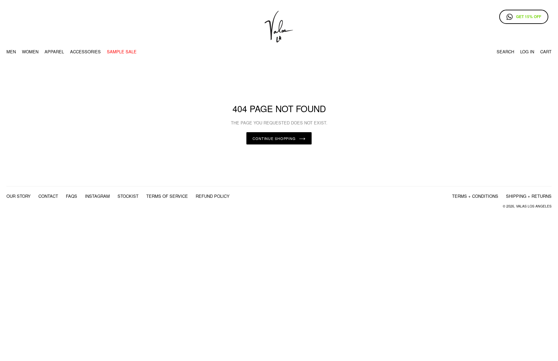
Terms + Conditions (475, 196)
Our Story (18, 196)
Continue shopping (274, 138)
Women (30, 51)
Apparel (54, 51)
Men (11, 51)
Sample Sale (122, 51)
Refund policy (213, 196)
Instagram (97, 196)
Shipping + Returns (529, 196)
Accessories (85, 51)
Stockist (128, 196)
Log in (527, 51)
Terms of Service (167, 196)
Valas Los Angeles (534, 206)
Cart (546, 51)
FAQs (71, 196)
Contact (48, 196)
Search (505, 51)
